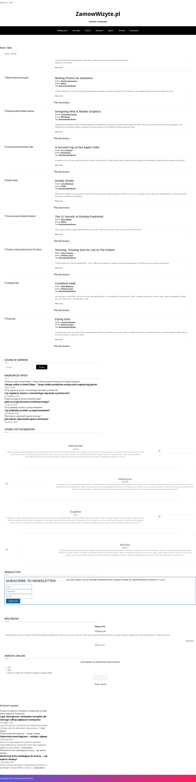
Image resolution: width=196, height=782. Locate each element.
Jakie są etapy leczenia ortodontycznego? (27, 401)
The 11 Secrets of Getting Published (79, 216)
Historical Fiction (67, 325)
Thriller (63, 186)
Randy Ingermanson (69, 81)
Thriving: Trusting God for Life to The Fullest (85, 250)
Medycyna (62, 30)
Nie (9, 670)
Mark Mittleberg (67, 286)
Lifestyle (134, 30)
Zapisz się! (13, 601)
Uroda (122, 30)
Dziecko (99, 30)
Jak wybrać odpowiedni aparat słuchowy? (26, 419)
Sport (111, 30)
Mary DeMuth (66, 219)
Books (13, 54)
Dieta (88, 30)
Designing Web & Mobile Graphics (78, 111)
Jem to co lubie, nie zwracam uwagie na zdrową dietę (30, 673)
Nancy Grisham (67, 253)
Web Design (65, 117)
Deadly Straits (64, 180)
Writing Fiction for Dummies (74, 78)
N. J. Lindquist (67, 150)
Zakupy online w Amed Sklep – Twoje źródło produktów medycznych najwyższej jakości (51, 384)
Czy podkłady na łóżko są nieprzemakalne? (27, 410)
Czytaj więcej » (27, 747)
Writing (63, 83)
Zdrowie (76, 30)
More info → (60, 67)
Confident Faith (65, 283)
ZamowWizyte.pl (98, 13)
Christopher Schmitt (69, 114)
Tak (9, 667)
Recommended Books (67, 86)
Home (7, 54)
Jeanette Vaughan (68, 322)
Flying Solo (62, 319)
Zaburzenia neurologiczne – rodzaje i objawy (23, 736)
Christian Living (67, 255)
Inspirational (65, 153)
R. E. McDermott (67, 184)
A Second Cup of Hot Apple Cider (77, 147)
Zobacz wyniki (100, 684)
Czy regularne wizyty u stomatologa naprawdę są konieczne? (37, 393)
